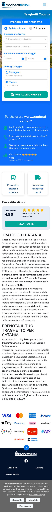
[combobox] (26, 39)
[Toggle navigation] (44, 4)
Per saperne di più (37, 494)
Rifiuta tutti (33, 500)
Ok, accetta (17, 500)
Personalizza (25, 506)
